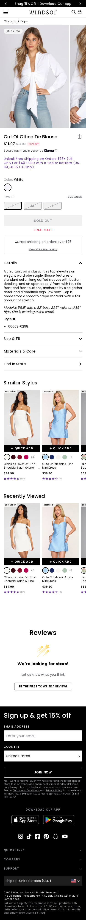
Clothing (10, 21)
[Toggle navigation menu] (5, 12)
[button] (7, 457)
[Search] (73, 12)
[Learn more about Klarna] (56, 150)
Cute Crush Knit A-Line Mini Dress (57, 466)
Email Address (17, 726)
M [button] (32, 205)
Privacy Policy (54, 790)
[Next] (80, 3)
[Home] (43, 12)
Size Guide (75, 197)
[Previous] (6, 3)
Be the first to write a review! (43, 686)
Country (12, 747)
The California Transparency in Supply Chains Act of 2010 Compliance (41, 897)
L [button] (52, 205)
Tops (24, 21)
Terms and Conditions (26, 790)
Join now (43, 772)
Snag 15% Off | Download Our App (43, 3)
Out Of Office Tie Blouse (30, 137)
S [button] (13, 205)
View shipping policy (43, 249)
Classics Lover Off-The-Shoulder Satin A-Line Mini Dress (20, 466)
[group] (34, 76)
